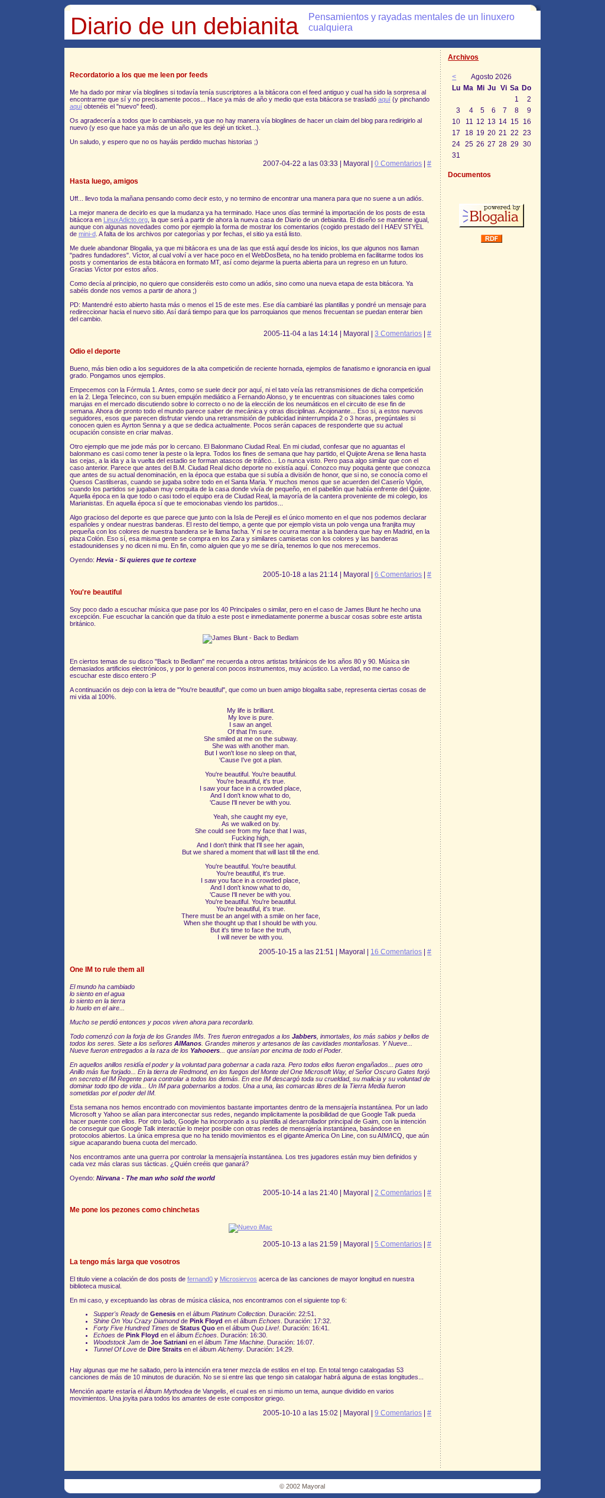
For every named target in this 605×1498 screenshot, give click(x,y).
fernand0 (200, 1278)
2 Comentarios (398, 1193)
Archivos (463, 57)
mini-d (87, 233)
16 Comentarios (396, 952)
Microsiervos (238, 1278)
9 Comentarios (398, 1413)
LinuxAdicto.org (125, 219)
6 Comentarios (398, 574)
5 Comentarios (398, 1244)
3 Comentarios (398, 333)
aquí (384, 99)
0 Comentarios (398, 163)
